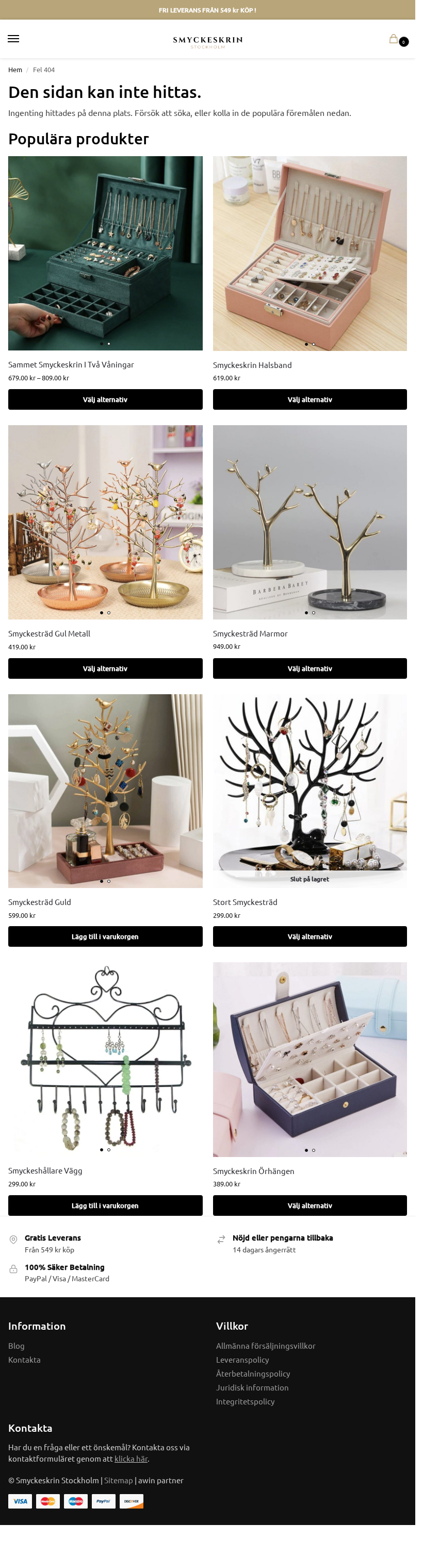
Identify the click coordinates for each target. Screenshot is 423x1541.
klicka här (131, 1458)
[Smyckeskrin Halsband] (310, 253)
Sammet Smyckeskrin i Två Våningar (71, 364)
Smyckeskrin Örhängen (254, 1171)
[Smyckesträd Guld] (105, 791)
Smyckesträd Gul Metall (49, 633)
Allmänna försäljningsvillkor (266, 1345)
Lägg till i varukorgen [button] (105, 936)
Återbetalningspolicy (253, 1373)
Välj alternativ (105, 399)
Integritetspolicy (245, 1401)
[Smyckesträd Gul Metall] (105, 522)
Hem (15, 69)
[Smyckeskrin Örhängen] (310, 1059)
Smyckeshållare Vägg (45, 1170)
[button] (396, 39)
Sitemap (118, 1480)
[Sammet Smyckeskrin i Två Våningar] (105, 253)
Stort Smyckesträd (245, 902)
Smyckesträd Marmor (250, 633)
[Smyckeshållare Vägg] (105, 1059)
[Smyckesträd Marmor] (310, 522)
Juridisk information (252, 1387)
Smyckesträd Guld (39, 902)
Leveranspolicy (242, 1359)
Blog (16, 1345)
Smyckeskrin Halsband (252, 365)
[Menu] (23, 39)
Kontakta (24, 1359)
